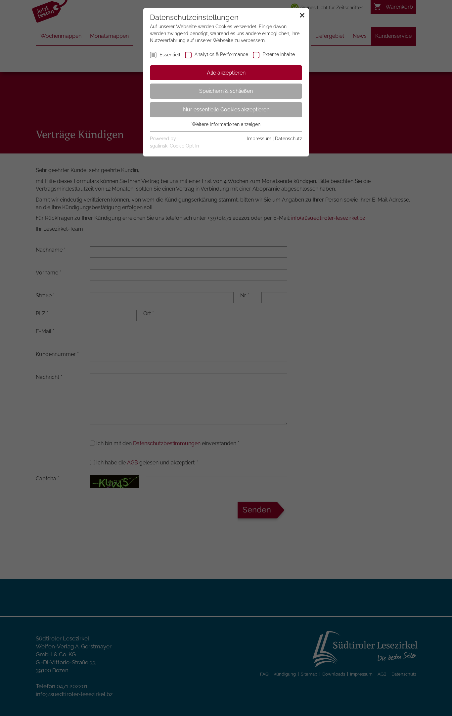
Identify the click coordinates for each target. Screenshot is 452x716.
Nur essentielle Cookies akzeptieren (226, 109)
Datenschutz (288, 138)
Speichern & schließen (226, 91)
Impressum (259, 138)
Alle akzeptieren (226, 73)
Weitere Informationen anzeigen (226, 124)
